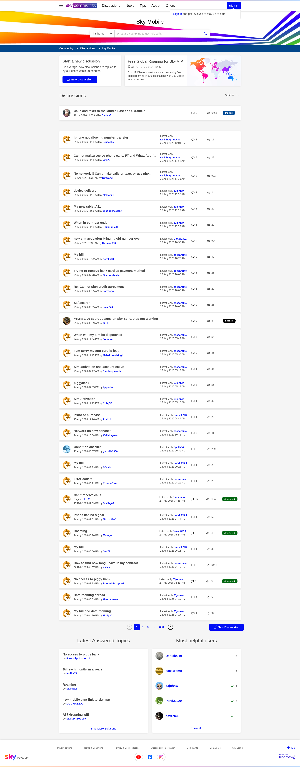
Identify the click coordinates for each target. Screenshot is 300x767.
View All (196, 728)
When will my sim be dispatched (98, 334)
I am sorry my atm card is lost (96, 350)
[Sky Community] (81, 5)
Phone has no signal (89, 515)
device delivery (85, 190)
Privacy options (64, 748)
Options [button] (229, 95)
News (130, 5)
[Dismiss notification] (236, 14)
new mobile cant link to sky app (86, 699)
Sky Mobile (150, 21)
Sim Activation (84, 399)
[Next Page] (170, 627)
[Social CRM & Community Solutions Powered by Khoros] (287, 757)
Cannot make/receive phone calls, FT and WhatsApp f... (115, 155)
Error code (82, 479)
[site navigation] (61, 5)
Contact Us (215, 748)
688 (161, 627)
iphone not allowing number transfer (101, 137)
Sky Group (237, 748)
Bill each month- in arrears (82, 669)
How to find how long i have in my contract (106, 563)
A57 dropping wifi (76, 714)
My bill (79, 254)
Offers (170, 5)
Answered (229, 499)
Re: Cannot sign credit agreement (99, 286)
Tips (143, 5)
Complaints (192, 748)
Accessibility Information (163, 748)
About (155, 5)
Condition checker (87, 447)
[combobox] (157, 33)
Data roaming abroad (89, 595)
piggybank (81, 383)
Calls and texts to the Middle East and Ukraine (109, 111)
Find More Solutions (103, 728)
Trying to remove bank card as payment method (109, 270)
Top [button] (292, 747)
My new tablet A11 (87, 206)
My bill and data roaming (92, 611)
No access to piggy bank (92, 579)
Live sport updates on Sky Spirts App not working (121, 318)
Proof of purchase (87, 415)
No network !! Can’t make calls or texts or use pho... (113, 173)
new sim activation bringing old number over (107, 238)
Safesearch (82, 302)
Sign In (233, 5)
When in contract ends (90, 222)
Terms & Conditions (93, 748)
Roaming (80, 531)
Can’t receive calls (87, 495)
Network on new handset (92, 431)
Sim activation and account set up (99, 367)
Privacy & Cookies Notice (127, 748)
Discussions (111, 5)
